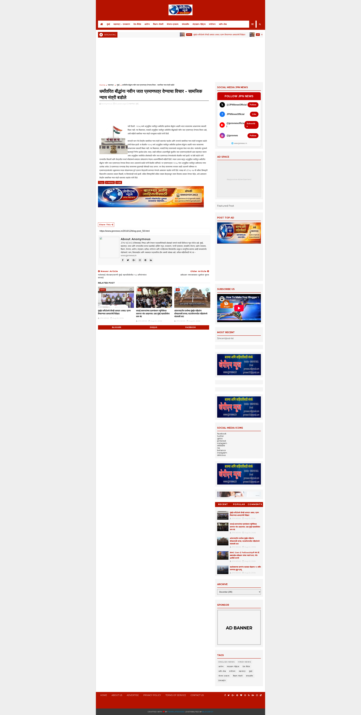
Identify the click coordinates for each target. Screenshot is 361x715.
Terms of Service (175, 695)
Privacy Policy (152, 695)
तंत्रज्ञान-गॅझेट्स (199, 24)
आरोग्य (147, 24)
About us (117, 695)
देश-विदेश (137, 24)
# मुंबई (118, 182)
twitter (220, 436)
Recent (223, 504)
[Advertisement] (180, 59)
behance (221, 450)
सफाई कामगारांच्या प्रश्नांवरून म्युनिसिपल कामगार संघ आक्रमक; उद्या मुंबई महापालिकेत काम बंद (153, 313)
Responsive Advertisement (239, 179)
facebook (190, 327)
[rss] (248, 695)
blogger (116, 327)
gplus (220, 438)
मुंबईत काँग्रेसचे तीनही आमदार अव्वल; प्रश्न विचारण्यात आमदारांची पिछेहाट (200, 34)
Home (102, 85)
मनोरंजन (212, 24)
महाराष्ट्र (170, 34)
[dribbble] (245, 695)
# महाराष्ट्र (110, 182)
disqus (153, 327)
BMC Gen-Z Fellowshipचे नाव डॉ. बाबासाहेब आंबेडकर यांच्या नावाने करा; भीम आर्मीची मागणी (245, 555)
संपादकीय (185, 24)
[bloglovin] (241, 695)
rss (218, 448)
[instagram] (256, 695)
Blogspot (207, 712)
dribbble (221, 445)
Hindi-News (244, 662)
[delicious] (260, 695)
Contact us (197, 695)
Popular (239, 504)
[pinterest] (237, 695)
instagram (222, 443)
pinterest (221, 441)
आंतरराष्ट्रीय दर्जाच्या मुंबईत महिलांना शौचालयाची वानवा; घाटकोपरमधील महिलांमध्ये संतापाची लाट (190, 313)
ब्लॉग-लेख (223, 24)
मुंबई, (137, 104)
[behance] (253, 695)
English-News (227, 662)
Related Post (106, 283)
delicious (221, 455)
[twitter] (228, 695)
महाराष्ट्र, (132, 104)
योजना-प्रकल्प (173, 24)
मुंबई (108, 24)
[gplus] (233, 695)
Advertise (133, 695)
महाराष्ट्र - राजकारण (122, 24)
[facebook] (225, 695)
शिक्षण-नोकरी (158, 24)
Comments (255, 504)
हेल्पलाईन (222, 680)
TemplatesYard (176, 712)
